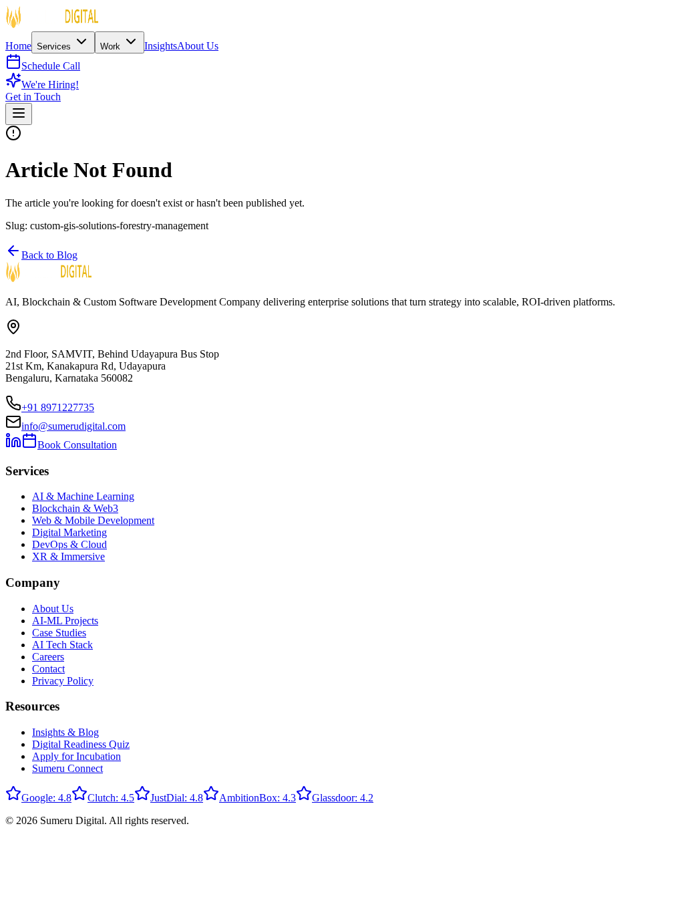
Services (55, 46)
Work (111, 46)
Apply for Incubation (76, 756)
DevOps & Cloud (69, 544)
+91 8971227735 (57, 407)
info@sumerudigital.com (73, 426)
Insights (160, 45)
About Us (197, 45)
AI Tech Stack (62, 644)
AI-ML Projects (65, 620)
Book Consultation (77, 444)
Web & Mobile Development (93, 520)
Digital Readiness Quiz (81, 744)
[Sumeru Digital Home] (52, 25)
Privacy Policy (63, 680)
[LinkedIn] (13, 444)
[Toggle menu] (18, 114)
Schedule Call (50, 66)
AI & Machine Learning (83, 496)
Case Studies (59, 632)
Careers (48, 656)
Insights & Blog (65, 732)
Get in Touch (33, 96)
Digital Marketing (69, 532)
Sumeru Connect (67, 768)
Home (18, 45)
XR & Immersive (68, 556)
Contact (48, 668)
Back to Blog (49, 255)
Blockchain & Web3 (75, 508)
